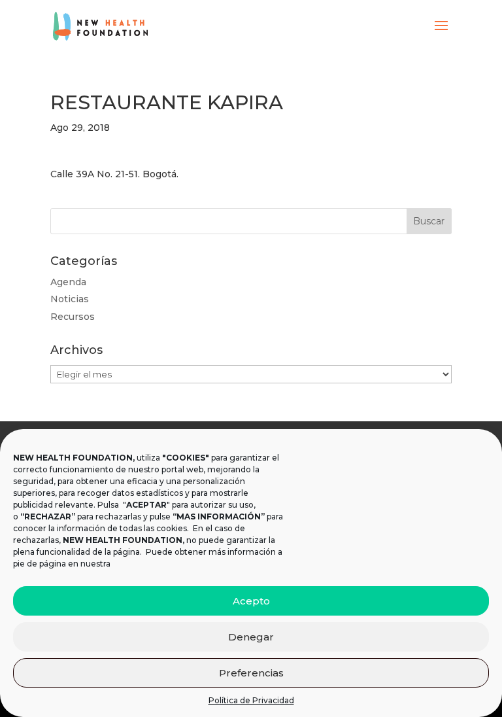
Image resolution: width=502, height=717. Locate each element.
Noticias (69, 299)
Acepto (251, 601)
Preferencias (251, 673)
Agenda (68, 282)
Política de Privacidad (251, 700)
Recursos (72, 317)
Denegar (251, 637)
